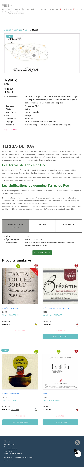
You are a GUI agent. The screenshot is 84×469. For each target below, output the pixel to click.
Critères (68, 9)
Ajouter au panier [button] (60, 337)
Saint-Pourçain (32, 112)
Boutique (54, 9)
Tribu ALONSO (9, 400)
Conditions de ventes (11, 461)
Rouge (28, 115)
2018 (6, 84)
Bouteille (29, 118)
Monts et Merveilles (51, 400)
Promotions (42, 9)
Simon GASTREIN (10, 315)
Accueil (30, 9)
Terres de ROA (32, 106)
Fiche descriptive (42, 252)
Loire (27, 30)
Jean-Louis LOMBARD (52, 315)
